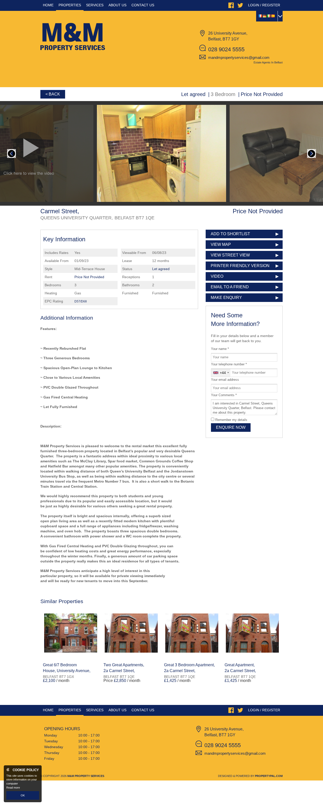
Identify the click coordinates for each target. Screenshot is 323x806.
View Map (221, 244)
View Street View (230, 255)
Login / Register (264, 5)
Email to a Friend (230, 287)
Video (217, 276)
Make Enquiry (226, 297)
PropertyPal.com (269, 775)
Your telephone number (229, 364)
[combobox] (220, 373)
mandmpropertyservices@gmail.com (239, 57)
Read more (13, 787)
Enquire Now (231, 427)
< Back (52, 94)
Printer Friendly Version (240, 266)
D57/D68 (80, 301)
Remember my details (231, 420)
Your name (220, 349)
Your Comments (224, 395)
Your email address (225, 380)
